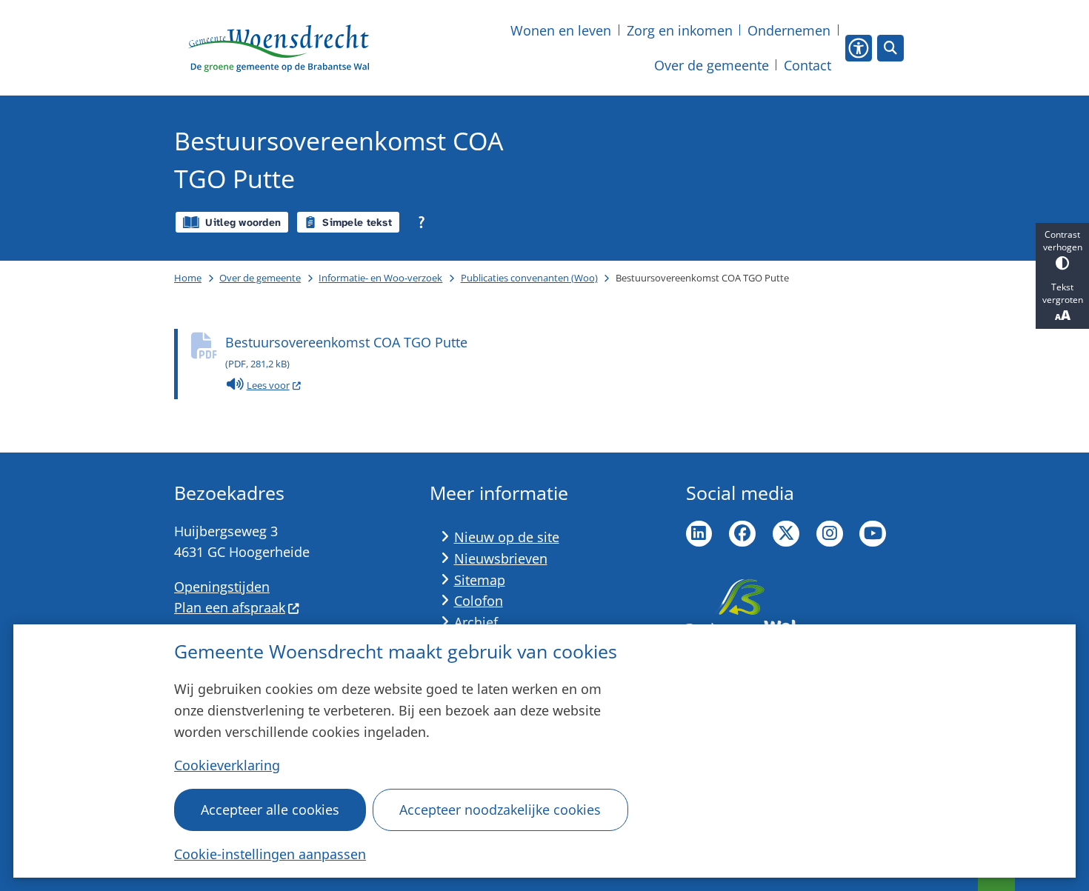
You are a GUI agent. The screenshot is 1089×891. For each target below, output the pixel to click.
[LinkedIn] (699, 534)
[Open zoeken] (890, 48)
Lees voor (274, 387)
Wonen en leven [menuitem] (560, 30)
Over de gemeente (260, 277)
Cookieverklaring (227, 765)
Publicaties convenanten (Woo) (529, 277)
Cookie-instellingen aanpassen (270, 854)
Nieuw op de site (506, 537)
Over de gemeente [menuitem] (711, 65)
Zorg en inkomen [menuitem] (680, 30)
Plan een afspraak (229, 607)
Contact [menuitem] (807, 65)
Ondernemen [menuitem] (788, 30)
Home (188, 277)
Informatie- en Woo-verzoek (380, 277)
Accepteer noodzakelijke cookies (500, 809)
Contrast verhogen (1062, 240)
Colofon (478, 601)
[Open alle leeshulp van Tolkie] (421, 222)
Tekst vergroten (1062, 293)
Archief (476, 622)
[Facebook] (742, 534)
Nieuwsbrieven (500, 558)
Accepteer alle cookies (270, 809)
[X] (786, 534)
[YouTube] (872, 534)
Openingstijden (222, 586)
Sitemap (479, 580)
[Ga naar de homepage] (278, 48)
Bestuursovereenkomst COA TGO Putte (346, 351)
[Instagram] (829, 534)
